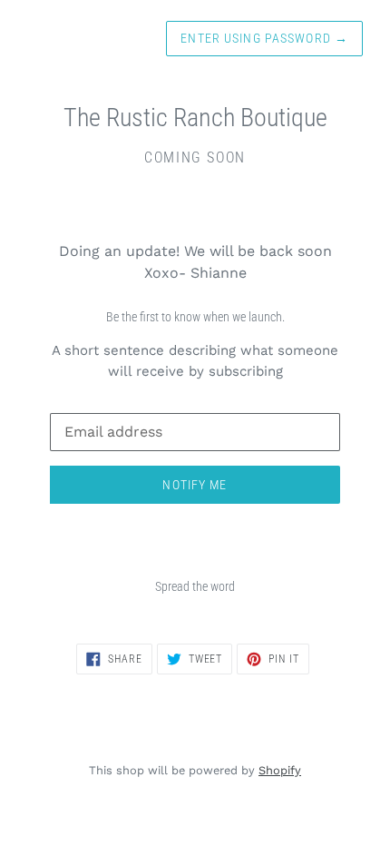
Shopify (279, 770)
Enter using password (264, 38)
